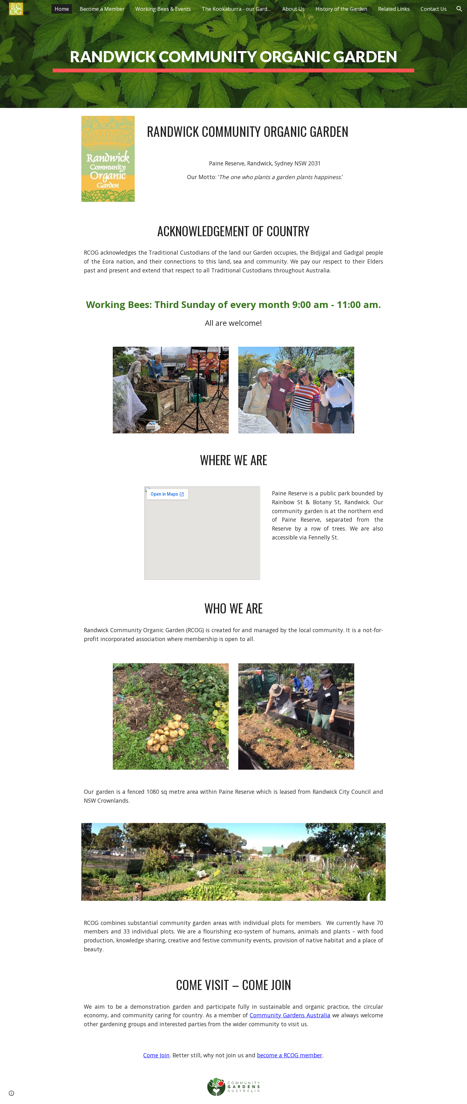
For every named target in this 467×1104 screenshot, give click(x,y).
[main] (233, 54)
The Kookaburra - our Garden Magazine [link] (238, 8)
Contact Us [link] (434, 8)
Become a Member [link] (102, 8)
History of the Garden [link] (341, 8)
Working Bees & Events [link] (163, 8)
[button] (459, 9)
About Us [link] (293, 8)
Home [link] (62, 8)
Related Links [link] (394, 8)
